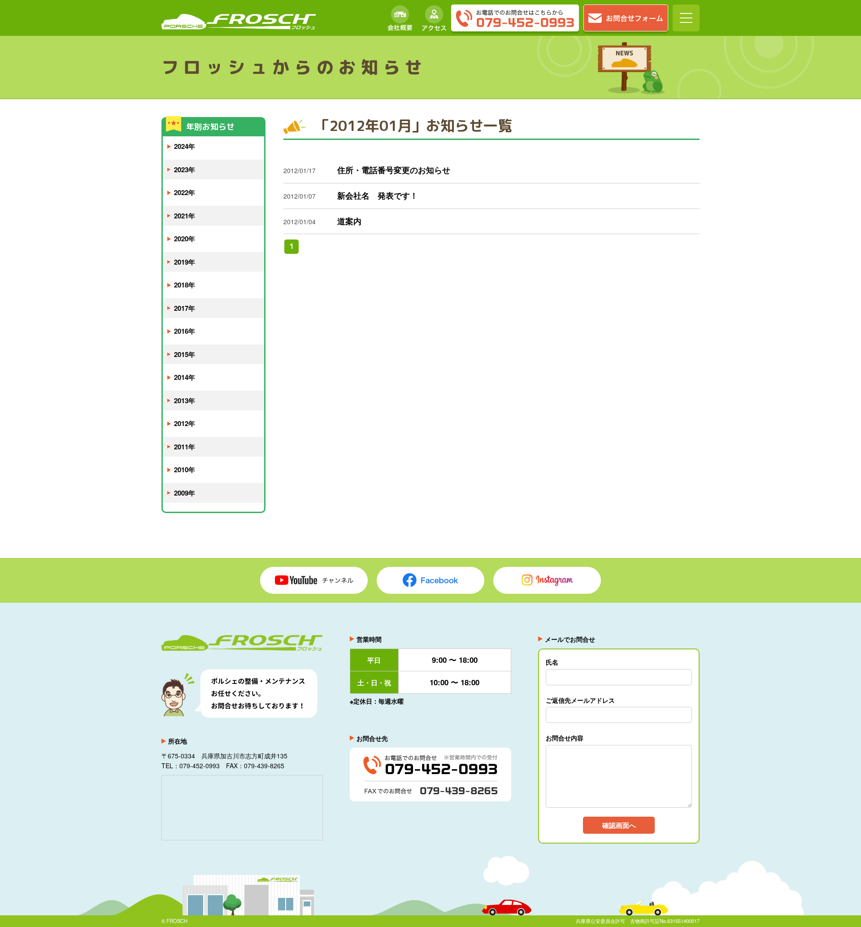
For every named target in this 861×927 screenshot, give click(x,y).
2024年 (184, 146)
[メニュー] (686, 17)
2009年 (184, 493)
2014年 (184, 377)
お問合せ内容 (564, 737)
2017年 (184, 308)
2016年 (184, 331)
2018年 (184, 285)
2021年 (184, 216)
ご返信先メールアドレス (580, 700)
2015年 (184, 354)
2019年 (184, 262)
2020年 (184, 239)
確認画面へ (619, 825)
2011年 (184, 447)
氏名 (552, 661)
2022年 (184, 192)
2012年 (184, 423)
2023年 (184, 169)
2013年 (184, 400)
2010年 (184, 469)
